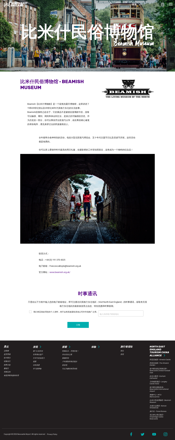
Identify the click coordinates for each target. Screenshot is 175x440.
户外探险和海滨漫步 (69, 362)
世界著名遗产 (38, 355)
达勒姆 (6, 351)
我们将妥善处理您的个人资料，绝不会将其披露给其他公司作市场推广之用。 (65, 312)
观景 (34, 362)
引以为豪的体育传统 (69, 369)
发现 (35, 347)
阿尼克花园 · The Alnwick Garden (159, 364)
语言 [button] (134, 4)
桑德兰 (6, 368)
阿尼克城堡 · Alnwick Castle (160, 360)
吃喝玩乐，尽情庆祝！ (70, 351)
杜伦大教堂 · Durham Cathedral (158, 377)
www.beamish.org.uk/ (60, 272)
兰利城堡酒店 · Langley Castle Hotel (158, 383)
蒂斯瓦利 (7, 372)
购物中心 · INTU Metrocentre (155, 396)
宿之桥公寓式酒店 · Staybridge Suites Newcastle (157, 417)
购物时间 (65, 358)
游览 (122, 354)
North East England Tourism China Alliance (159, 351)
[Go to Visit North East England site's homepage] (16, 4)
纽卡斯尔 (7, 358)
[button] (161, 4)
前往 (122, 351)
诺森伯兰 (7, 361)
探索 (64, 347)
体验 (94, 347)
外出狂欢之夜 (67, 355)
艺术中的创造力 (39, 358)
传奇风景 (36, 365)
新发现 (64, 365)
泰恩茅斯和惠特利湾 (11, 375)
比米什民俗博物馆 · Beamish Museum (160, 401)
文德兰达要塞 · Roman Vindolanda (158, 407)
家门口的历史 (38, 351)
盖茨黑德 (7, 354)
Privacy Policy (52, 434)
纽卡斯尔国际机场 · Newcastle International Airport (159, 389)
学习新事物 (37, 369)
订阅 (78, 325)
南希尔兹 (7, 365)
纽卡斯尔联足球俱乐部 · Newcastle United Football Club (160, 371)
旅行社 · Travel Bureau (158, 411)
